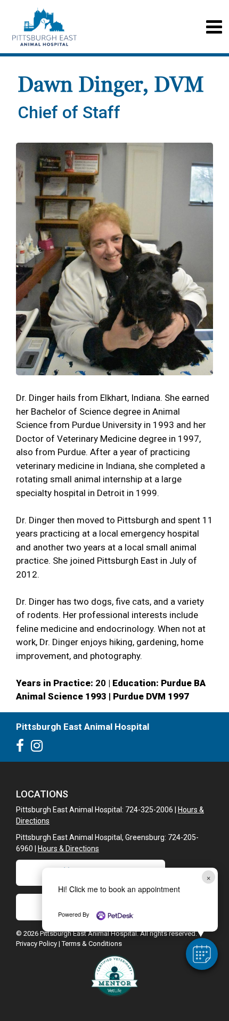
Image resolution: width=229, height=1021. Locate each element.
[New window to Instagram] (39, 748)
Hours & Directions (68, 848)
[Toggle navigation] (214, 27)
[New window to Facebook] (22, 748)
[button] (202, 954)
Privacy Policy (36, 944)
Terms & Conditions (92, 944)
